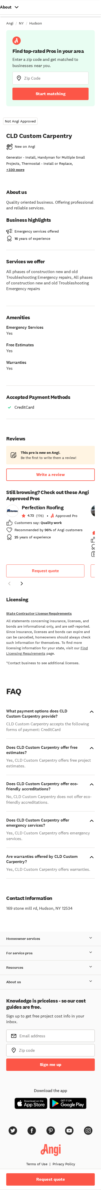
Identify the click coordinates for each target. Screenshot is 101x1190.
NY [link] (21, 23)
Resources (14, 967)
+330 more (15, 169)
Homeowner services (23, 938)
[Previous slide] (9, 583)
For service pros (19, 953)
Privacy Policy (64, 1164)
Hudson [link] (35, 23)
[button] (9, 584)
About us (13, 982)
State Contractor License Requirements (39, 613)
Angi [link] (9, 23)
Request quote (45, 570)
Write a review (50, 474)
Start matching (51, 93)
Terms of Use (36, 1164)
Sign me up (50, 1064)
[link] (45, 524)
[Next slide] (22, 583)
